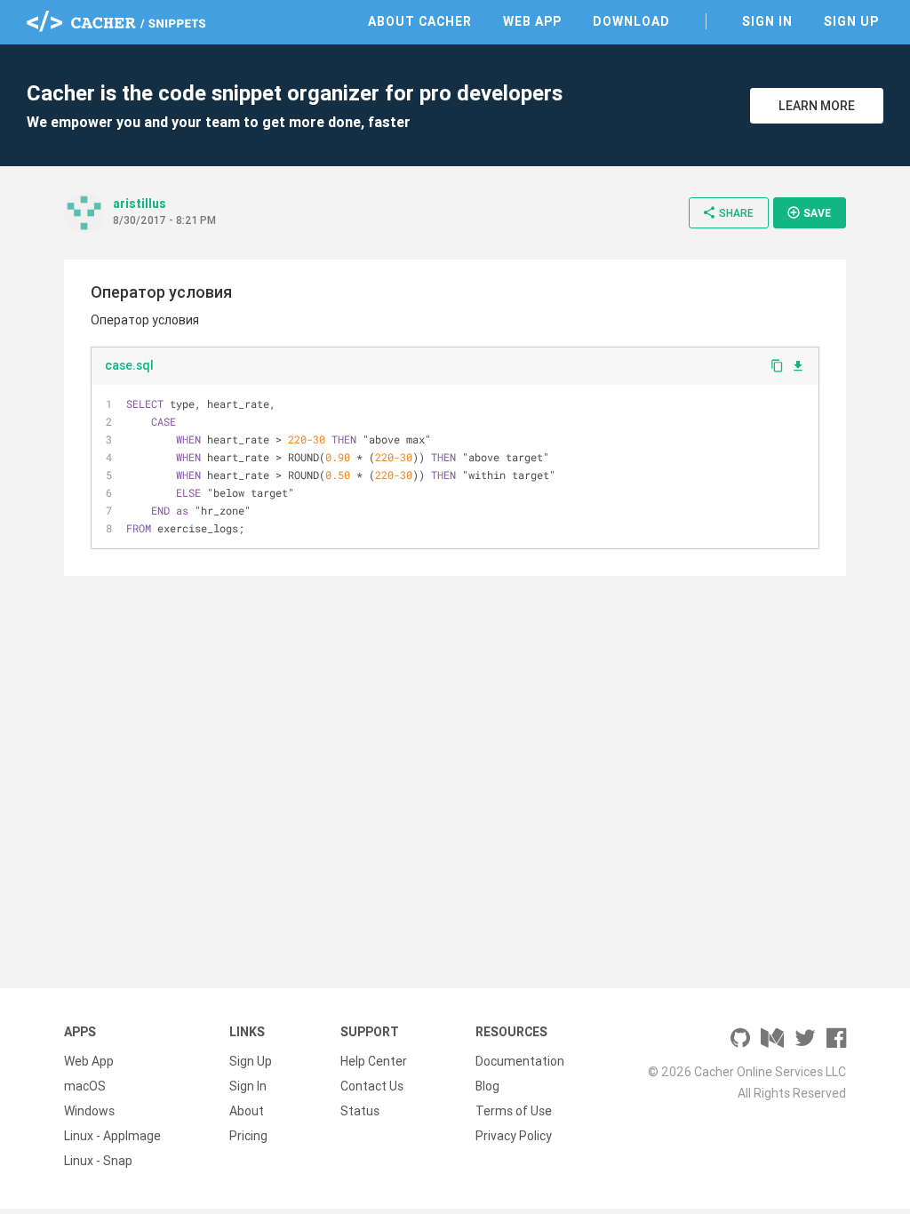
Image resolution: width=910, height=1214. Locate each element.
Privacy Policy (513, 1136)
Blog (487, 1086)
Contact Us (371, 1086)
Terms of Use (513, 1111)
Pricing (248, 1136)
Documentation (519, 1061)
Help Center (373, 1061)
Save (808, 212)
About (246, 1111)
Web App (532, 21)
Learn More (816, 106)
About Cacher (420, 21)
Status (359, 1111)
